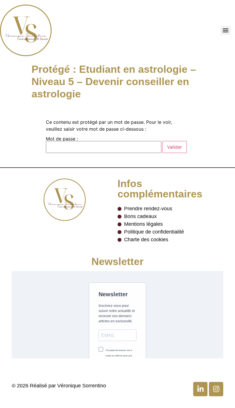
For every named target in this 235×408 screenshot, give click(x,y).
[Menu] (225, 30)
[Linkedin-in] (200, 389)
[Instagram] (216, 389)
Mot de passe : (62, 139)
